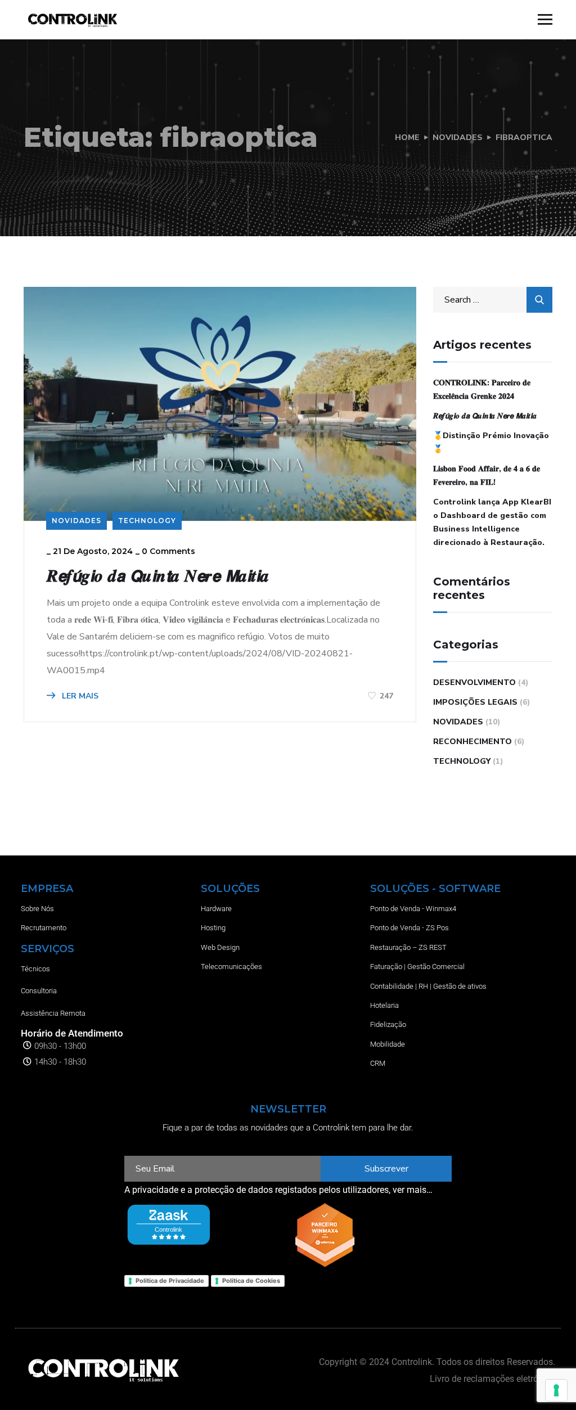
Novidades (458, 137)
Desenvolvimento (474, 682)
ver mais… (413, 1189)
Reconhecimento (472, 741)
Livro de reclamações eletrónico (492, 1378)
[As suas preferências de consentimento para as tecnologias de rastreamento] (556, 1390)
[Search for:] (493, 300)
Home (407, 137)
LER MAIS (79, 696)
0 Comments (168, 551)
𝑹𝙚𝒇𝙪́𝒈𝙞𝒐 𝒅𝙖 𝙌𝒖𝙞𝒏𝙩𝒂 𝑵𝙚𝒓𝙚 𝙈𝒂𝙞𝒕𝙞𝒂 (158, 576)
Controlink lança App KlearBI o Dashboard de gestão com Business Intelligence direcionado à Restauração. (492, 522)
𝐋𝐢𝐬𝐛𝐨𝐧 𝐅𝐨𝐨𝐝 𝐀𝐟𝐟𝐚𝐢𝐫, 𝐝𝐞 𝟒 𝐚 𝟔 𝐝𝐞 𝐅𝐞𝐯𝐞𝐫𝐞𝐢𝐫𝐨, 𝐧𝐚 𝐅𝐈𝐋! (486, 475)
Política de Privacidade (170, 1281)
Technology (147, 520)
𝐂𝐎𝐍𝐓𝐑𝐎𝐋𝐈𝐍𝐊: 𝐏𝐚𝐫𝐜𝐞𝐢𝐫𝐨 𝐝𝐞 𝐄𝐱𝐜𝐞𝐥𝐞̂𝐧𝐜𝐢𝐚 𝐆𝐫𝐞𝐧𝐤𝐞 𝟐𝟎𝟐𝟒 (481, 389)
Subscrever (386, 1169)
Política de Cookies (251, 1281)
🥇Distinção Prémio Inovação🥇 (491, 442)
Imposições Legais (475, 702)
